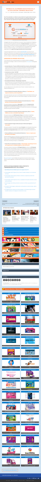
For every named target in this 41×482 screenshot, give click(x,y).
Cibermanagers (20, 12)
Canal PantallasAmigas (9, 234)
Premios (34, 12)
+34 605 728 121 (15, 475)
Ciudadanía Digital (26, 12)
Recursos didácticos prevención (8, 266)
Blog (11, 12)
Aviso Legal (8, 480)
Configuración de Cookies (30, 480)
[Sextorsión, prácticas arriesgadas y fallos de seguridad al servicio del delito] (16, 212)
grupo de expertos (8, 158)
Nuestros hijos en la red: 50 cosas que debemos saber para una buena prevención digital (25, 218)
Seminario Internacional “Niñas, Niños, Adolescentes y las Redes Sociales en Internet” (6, 219)
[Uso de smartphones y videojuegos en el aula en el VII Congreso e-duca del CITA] (34, 212)
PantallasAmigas (6, 283)
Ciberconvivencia (15, 12)
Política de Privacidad (14, 480)
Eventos (31, 12)
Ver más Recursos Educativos (10, 470)
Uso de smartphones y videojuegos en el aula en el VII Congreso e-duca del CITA (33, 218)
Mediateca (6, 232)
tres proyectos (29, 61)
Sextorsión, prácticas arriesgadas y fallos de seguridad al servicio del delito (16, 218)
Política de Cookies (22, 480)
